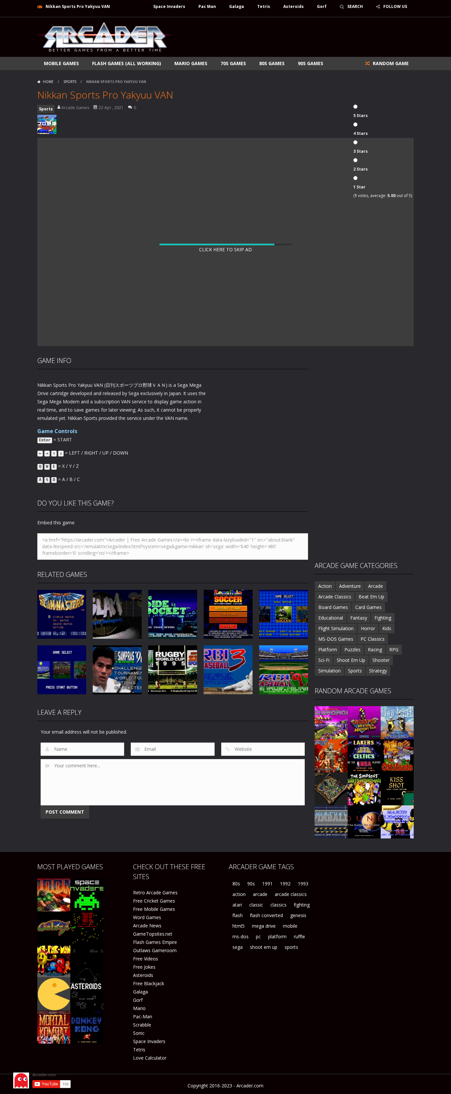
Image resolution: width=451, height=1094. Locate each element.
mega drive (264, 926)
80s (236, 883)
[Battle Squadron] (331, 722)
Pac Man (207, 6)
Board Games (333, 607)
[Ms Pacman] (53, 960)
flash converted (266, 915)
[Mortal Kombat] (53, 1027)
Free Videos (145, 958)
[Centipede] (86, 927)
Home (48, 81)
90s (251, 883)
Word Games (147, 917)
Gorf (322, 6)
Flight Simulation (336, 628)
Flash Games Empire (155, 942)
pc (258, 936)
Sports (69, 81)
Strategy (378, 671)
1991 (267, 883)
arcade (260, 894)
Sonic (139, 1033)
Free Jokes (144, 967)
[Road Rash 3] (397, 722)
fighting (302, 905)
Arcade (375, 586)
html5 (238, 926)
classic (256, 905)
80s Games (272, 63)
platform (277, 936)
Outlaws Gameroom (155, 950)
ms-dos (240, 936)
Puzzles (352, 649)
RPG (394, 649)
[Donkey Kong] (86, 1027)
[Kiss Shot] (397, 788)
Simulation (329, 671)
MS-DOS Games (335, 639)
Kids (386, 628)
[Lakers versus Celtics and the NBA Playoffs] (364, 755)
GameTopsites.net (152, 934)
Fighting (382, 618)
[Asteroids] (86, 994)
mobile (290, 926)
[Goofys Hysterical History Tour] (364, 722)
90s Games (310, 63)
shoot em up (263, 947)
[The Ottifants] (397, 755)
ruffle (299, 936)
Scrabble (142, 1025)
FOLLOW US (395, 6)
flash (237, 915)
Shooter (381, 660)
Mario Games (190, 63)
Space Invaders (169, 6)
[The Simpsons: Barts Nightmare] (364, 788)
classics (278, 905)
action (239, 894)
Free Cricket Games (154, 901)
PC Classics (373, 639)
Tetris (263, 6)
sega (237, 947)
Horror (368, 628)
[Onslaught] (331, 755)
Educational (330, 618)
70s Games (233, 63)
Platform (327, 649)
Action (325, 586)
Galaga (236, 6)
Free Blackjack (148, 983)
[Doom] (53, 894)
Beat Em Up (371, 596)
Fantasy (358, 618)
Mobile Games (61, 63)
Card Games (368, 607)
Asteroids (293, 6)
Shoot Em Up (351, 660)
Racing (375, 649)
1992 (285, 883)
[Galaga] (53, 927)
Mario (139, 1008)
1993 (303, 883)
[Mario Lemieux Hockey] (397, 821)
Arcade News (147, 925)
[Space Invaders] (86, 894)
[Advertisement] (293, 37)
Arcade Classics (334, 596)
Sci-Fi (324, 660)
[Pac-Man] (53, 994)
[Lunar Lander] (86, 960)
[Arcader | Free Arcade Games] (104, 36)
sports (291, 947)
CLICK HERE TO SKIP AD (225, 249)
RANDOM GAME (390, 63)
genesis (298, 915)
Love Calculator (149, 1058)
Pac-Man (142, 1016)
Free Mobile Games (154, 909)
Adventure (350, 586)
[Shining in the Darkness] (331, 788)
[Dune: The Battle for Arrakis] (364, 821)
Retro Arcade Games (155, 892)
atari (237, 905)
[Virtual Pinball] (331, 821)
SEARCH (355, 6)
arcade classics (291, 894)
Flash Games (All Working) (126, 63)
